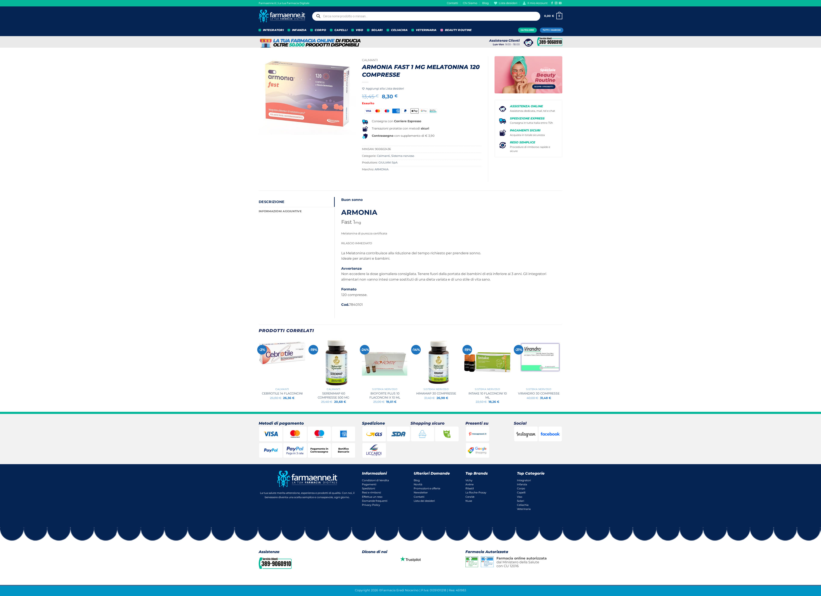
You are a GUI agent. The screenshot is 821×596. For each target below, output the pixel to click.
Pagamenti (369, 484)
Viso (519, 496)
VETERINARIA (426, 30)
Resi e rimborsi (371, 492)
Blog (485, 3)
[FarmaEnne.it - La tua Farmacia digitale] (282, 16)
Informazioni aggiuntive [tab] (280, 211)
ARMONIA (381, 169)
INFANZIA (299, 30)
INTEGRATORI (273, 30)
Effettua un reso (372, 496)
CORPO (320, 30)
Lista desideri (508, 3)
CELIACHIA (399, 30)
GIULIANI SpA (387, 162)
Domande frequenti (374, 500)
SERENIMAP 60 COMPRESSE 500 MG (333, 395)
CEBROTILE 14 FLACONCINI (282, 393)
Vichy (469, 480)
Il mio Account (537, 3)
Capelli (521, 492)
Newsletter (421, 492)
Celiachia (523, 504)
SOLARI (377, 30)
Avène (469, 484)
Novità (418, 484)
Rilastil (469, 488)
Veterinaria (524, 509)
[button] (553, 16)
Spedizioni (368, 488)
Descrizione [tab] (272, 202)
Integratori (524, 480)
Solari (520, 500)
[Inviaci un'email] (560, 3)
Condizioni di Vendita (375, 480)
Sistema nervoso (402, 155)
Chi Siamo (470, 3)
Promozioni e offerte (427, 488)
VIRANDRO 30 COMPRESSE (539, 393)
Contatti (452, 3)
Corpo (521, 488)
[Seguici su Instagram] (556, 3)
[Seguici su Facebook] (552, 3)
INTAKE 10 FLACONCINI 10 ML (487, 395)
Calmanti (370, 60)
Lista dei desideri (424, 500)
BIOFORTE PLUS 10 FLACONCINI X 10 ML (384, 395)
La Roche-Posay (475, 492)
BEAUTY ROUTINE (458, 30)
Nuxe (468, 500)
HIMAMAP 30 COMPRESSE (436, 393)
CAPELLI (340, 30)
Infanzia (522, 484)
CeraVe (469, 496)
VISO (359, 30)
